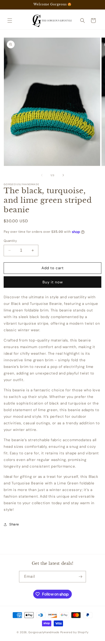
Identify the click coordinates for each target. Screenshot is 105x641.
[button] (9, 20)
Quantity (10, 241)
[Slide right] (63, 175)
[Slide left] (41, 175)
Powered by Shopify (74, 632)
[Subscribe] (80, 576)
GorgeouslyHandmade (43, 632)
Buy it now (52, 282)
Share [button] (14, 524)
